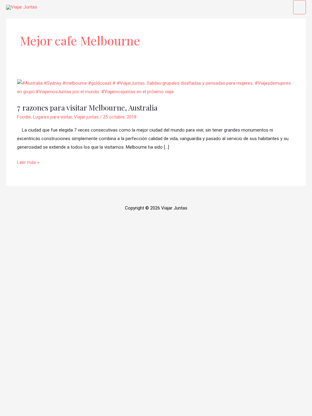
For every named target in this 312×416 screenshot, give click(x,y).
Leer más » (28, 161)
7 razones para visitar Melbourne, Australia (87, 107)
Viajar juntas (86, 117)
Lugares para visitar (52, 117)
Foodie (24, 117)
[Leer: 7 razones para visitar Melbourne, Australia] (156, 87)
